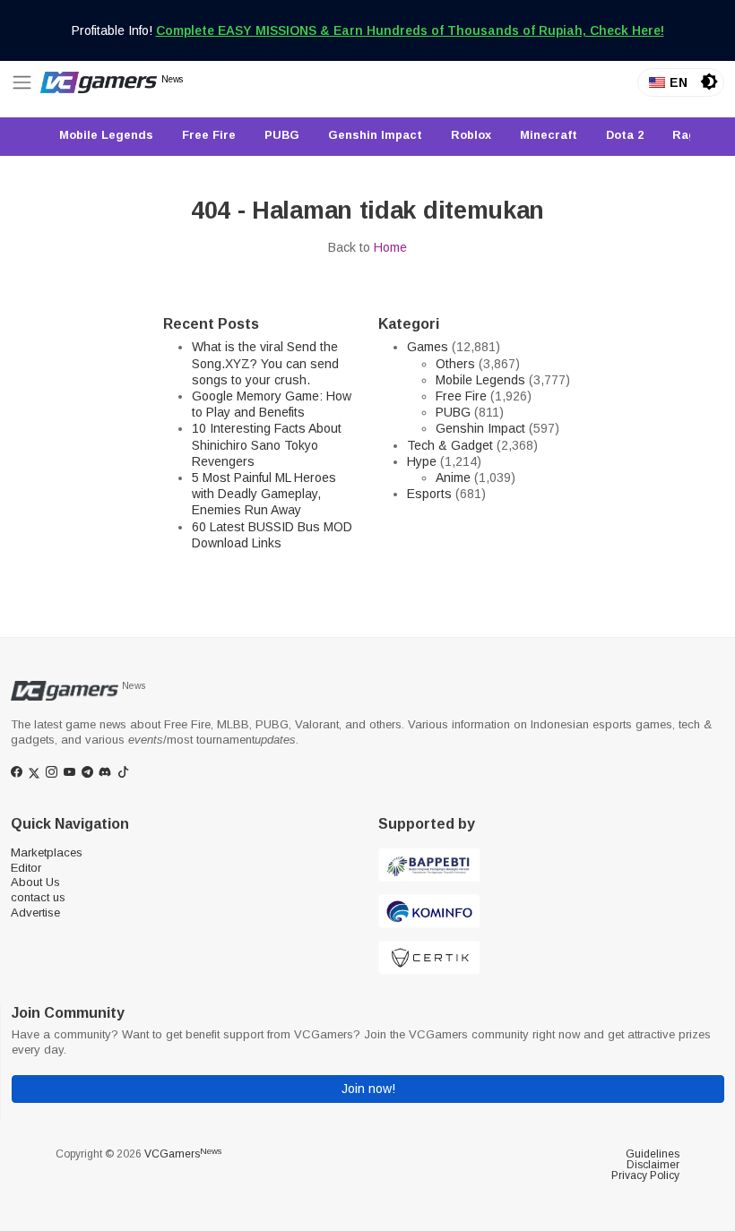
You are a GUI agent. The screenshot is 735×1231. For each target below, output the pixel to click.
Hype (422, 461)
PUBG (453, 412)
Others (455, 364)
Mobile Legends (480, 380)
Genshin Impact (480, 428)
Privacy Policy (645, 1175)
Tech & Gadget (450, 445)
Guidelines (652, 1154)
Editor (26, 867)
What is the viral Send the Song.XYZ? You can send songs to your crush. (265, 363)
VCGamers (182, 1154)
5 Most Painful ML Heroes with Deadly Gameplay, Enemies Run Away (264, 493)
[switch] (709, 81)
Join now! (368, 1088)
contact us (38, 897)
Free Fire (461, 396)
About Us (35, 882)
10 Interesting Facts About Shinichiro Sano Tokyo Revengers (267, 444)
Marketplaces (46, 852)
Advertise (35, 912)
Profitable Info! (368, 30)
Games (427, 347)
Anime (453, 477)
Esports (429, 493)
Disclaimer (653, 1164)
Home (390, 247)
